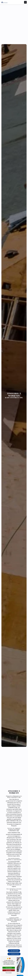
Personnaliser (9, 972)
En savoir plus (14, 950)
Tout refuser (8, 970)
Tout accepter (8, 967)
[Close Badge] (20, 972)
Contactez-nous (15, 954)
